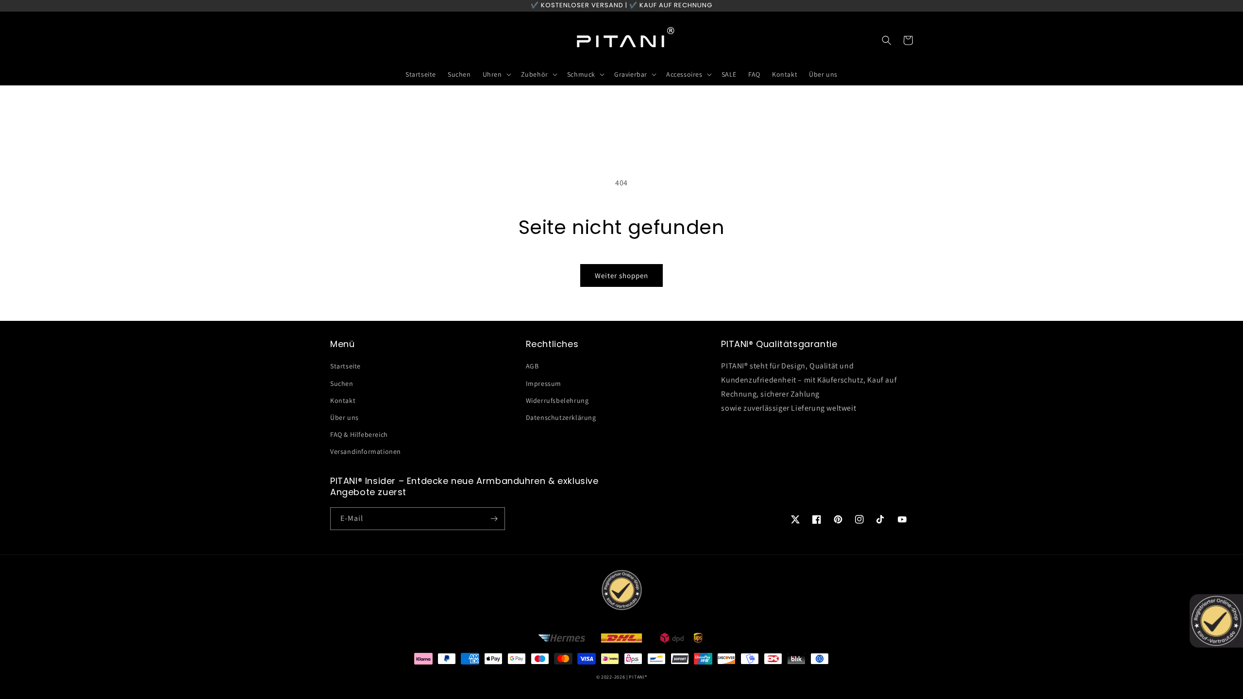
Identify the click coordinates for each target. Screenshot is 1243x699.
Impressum (543, 383)
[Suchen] (886, 40)
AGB (532, 366)
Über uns (344, 417)
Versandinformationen (365, 451)
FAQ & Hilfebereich (359, 434)
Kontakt (342, 400)
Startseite (345, 366)
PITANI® (638, 677)
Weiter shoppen (621, 275)
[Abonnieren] (493, 518)
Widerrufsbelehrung (557, 400)
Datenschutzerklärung (561, 417)
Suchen (341, 383)
